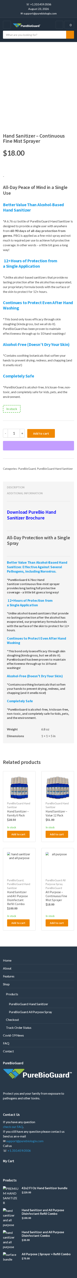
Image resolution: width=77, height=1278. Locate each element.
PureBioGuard (27, 468)
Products (12, 994)
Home (7, 960)
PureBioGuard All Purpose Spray (30, 1012)
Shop (6, 984)
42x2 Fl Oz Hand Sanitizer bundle (45, 1188)
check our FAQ (13, 1127)
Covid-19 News (13, 1035)
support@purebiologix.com (24, 1141)
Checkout (12, 1019)
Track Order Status (18, 1027)
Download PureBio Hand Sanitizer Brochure (31, 515)
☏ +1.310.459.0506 (38, 4)
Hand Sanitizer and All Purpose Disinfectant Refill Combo (43, 1211)
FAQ (6, 1043)
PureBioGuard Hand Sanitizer (55, 468)
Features (8, 976)
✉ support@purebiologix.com (39, 13)
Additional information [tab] (25, 493)
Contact (8, 1051)
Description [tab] (15, 487)
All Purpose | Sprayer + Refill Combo (46, 1254)
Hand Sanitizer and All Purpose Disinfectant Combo (43, 1233)
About (7, 968)
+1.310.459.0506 (19, 1150)
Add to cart (41, 433)
